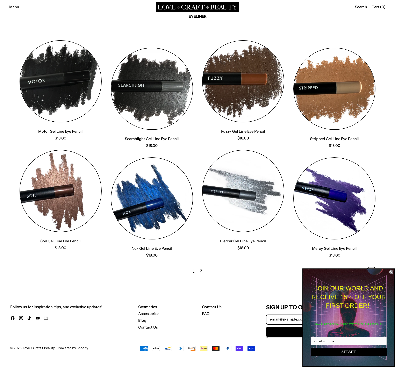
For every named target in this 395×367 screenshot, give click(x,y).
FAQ (205, 313)
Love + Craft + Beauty (39, 348)
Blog (142, 320)
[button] (360, 7)
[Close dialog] (391, 272)
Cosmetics (147, 307)
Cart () (378, 8)
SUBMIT (349, 351)
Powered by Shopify (73, 348)
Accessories (148, 313)
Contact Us (148, 327)
